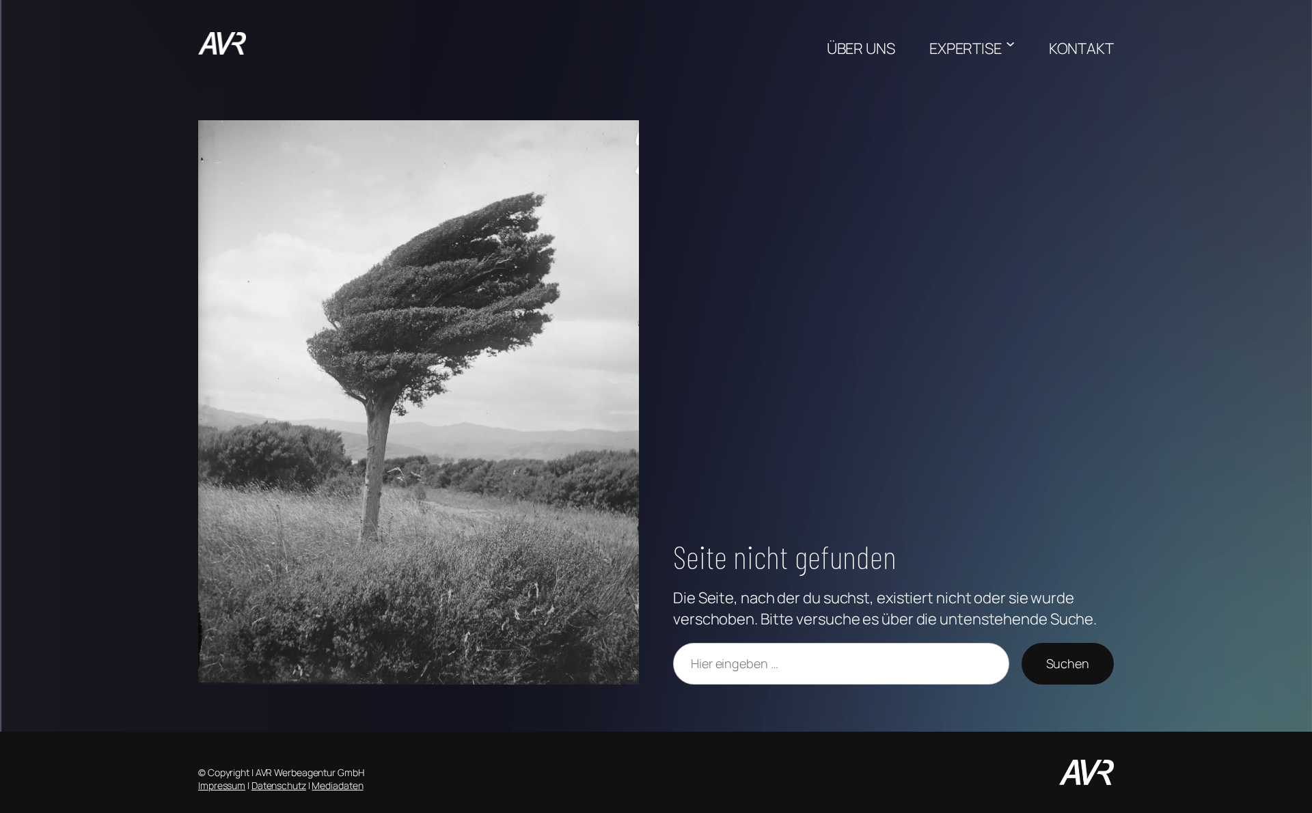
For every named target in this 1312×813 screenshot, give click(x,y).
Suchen (1067, 663)
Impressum (221, 785)
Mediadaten (337, 785)
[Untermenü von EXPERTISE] (1010, 43)
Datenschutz (278, 785)
